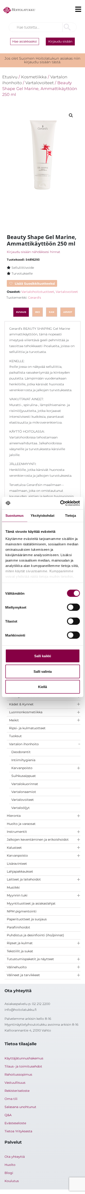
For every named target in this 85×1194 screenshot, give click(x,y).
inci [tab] (37, 312)
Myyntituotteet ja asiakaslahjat (31, 903)
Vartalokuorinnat (24, 784)
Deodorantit (21, 752)
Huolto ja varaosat (21, 824)
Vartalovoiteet (22, 800)
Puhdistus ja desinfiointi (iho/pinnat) (35, 935)
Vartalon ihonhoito (24, 744)
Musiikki (13, 887)
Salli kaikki (42, 656)
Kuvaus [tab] (21, 312)
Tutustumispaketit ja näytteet (30, 959)
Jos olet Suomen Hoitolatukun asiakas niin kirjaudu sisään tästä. (42, 60)
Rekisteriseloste (17, 1091)
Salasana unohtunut (20, 1107)
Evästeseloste (15, 1123)
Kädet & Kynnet (21, 704)
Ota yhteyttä (15, 1157)
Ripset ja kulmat (20, 943)
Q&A (8, 1115)
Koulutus (12, 1181)
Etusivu (9, 76)
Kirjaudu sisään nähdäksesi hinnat (33, 252)
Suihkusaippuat (23, 776)
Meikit (14, 720)
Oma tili (11, 1099)
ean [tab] (51, 312)
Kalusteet (14, 848)
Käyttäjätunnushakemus (24, 1058)
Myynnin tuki (17, 895)
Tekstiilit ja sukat (20, 951)
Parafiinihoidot (18, 927)
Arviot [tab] (67, 312)
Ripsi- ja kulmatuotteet (27, 728)
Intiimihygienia (23, 760)
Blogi (9, 1173)
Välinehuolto (17, 967)
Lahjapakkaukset (20, 871)
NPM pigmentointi (21, 911)
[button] (71, 115)
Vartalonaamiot (23, 792)
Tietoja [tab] (70, 515)
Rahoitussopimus (18, 1074)
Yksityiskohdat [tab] (42, 515)
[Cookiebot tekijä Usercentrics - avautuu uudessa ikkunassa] (60, 503)
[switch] (73, 607)
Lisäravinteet (17, 864)
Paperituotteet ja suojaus (27, 919)
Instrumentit (17, 832)
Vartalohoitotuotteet (37, 291)
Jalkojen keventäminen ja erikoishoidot (38, 839)
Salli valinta (43, 671)
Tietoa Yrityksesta (18, 1131)
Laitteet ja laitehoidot (24, 879)
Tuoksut (15, 736)
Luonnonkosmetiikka (25, 712)
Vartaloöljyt (20, 808)
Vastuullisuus (15, 1083)
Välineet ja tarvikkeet (23, 975)
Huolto (10, 1165)
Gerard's (34, 297)
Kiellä (42, 687)
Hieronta (14, 816)
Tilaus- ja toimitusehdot (23, 1066)
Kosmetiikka (34, 76)
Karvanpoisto (21, 768)
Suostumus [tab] (14, 515)
